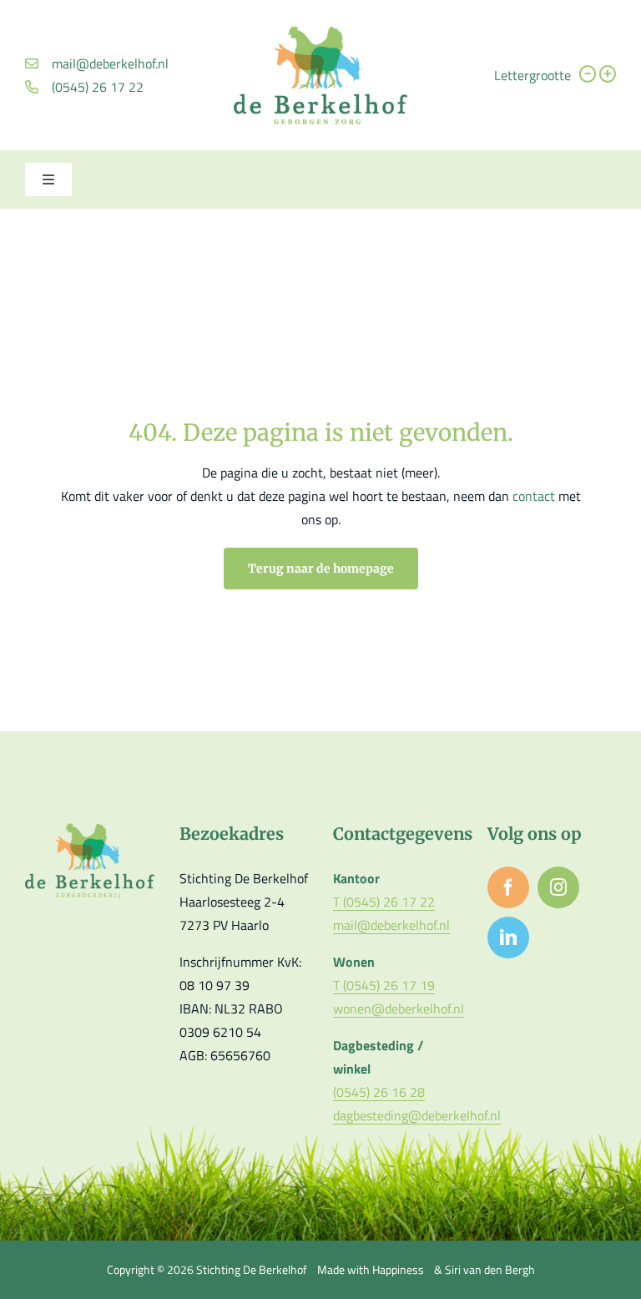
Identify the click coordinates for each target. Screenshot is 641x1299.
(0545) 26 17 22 (98, 87)
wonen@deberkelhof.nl (398, 1008)
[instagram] (558, 887)
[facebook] (508, 887)
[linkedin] (508, 937)
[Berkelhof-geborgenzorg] (320, 33)
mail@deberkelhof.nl (110, 63)
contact (535, 496)
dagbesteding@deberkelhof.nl (417, 1115)
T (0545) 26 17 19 (384, 985)
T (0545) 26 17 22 (384, 902)
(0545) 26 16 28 (379, 1092)
